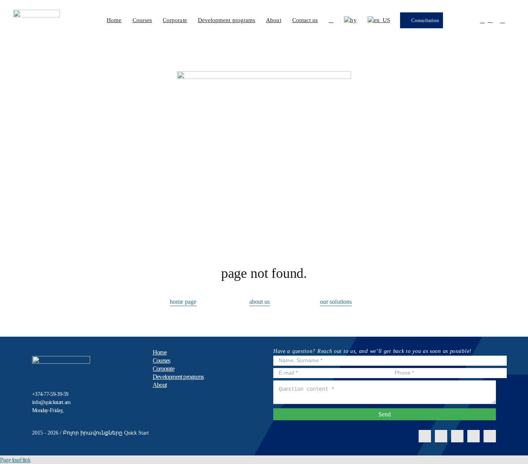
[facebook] (425, 436)
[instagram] (441, 436)
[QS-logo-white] (61, 359)
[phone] (490, 436)
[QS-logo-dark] (36, 12)
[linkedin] (457, 436)
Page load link (15, 460)
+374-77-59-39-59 (50, 394)
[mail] (473, 436)
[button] (331, 20)
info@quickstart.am (51, 402)
